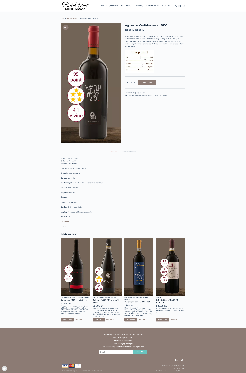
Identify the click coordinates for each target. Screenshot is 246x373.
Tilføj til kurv (147, 82)
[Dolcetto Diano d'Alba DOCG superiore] (170, 267)
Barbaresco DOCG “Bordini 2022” (74, 300)
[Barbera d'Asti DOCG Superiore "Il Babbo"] (107, 267)
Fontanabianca (66, 297)
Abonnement (152, 6)
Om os (139, 6)
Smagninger (116, 6)
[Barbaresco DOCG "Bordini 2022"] (75, 267)
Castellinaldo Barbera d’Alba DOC (137, 302)
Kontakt (167, 6)
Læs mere (78, 319)
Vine (102, 6)
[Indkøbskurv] (180, 6)
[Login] (176, 6)
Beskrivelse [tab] (113, 151)
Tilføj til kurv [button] (67, 319)
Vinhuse (129, 6)
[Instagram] (181, 360)
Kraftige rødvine (141, 95)
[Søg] (184, 6)
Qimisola (107, 297)
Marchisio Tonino (142, 297)
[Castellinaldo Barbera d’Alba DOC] (138, 267)
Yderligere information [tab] (128, 151)
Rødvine (151, 95)
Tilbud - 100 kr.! (161, 95)
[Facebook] (176, 360)
